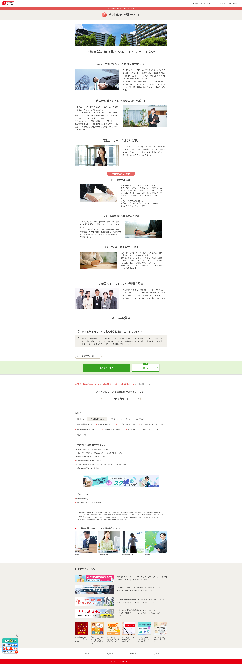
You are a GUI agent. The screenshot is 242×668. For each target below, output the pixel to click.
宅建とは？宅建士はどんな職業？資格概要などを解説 (92, 449)
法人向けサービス (234, 3)
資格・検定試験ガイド (84, 424)
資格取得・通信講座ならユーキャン (87, 384)
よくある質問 (194, 3)
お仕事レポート (141, 419)
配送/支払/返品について (208, 3)
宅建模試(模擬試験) (82, 499)
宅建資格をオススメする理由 (120, 419)
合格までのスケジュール (151, 429)
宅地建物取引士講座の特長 (113, 429)
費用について (81, 435)
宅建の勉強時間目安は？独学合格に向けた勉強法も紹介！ (93, 457)
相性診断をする (121, 398)
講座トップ (80, 419)
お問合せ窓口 (222, 3)
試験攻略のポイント (105, 424)
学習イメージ (132, 429)
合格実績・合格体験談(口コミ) (87, 429)
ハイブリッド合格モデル (126, 424)
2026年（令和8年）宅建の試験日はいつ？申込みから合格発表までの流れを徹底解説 (101, 464)
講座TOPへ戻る (88, 356)
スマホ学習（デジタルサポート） (152, 424)
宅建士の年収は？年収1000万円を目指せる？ (89, 460)
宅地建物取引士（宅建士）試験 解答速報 (89, 502)
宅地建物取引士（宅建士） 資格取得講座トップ (118, 384)
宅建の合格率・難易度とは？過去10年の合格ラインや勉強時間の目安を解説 (99, 453)
